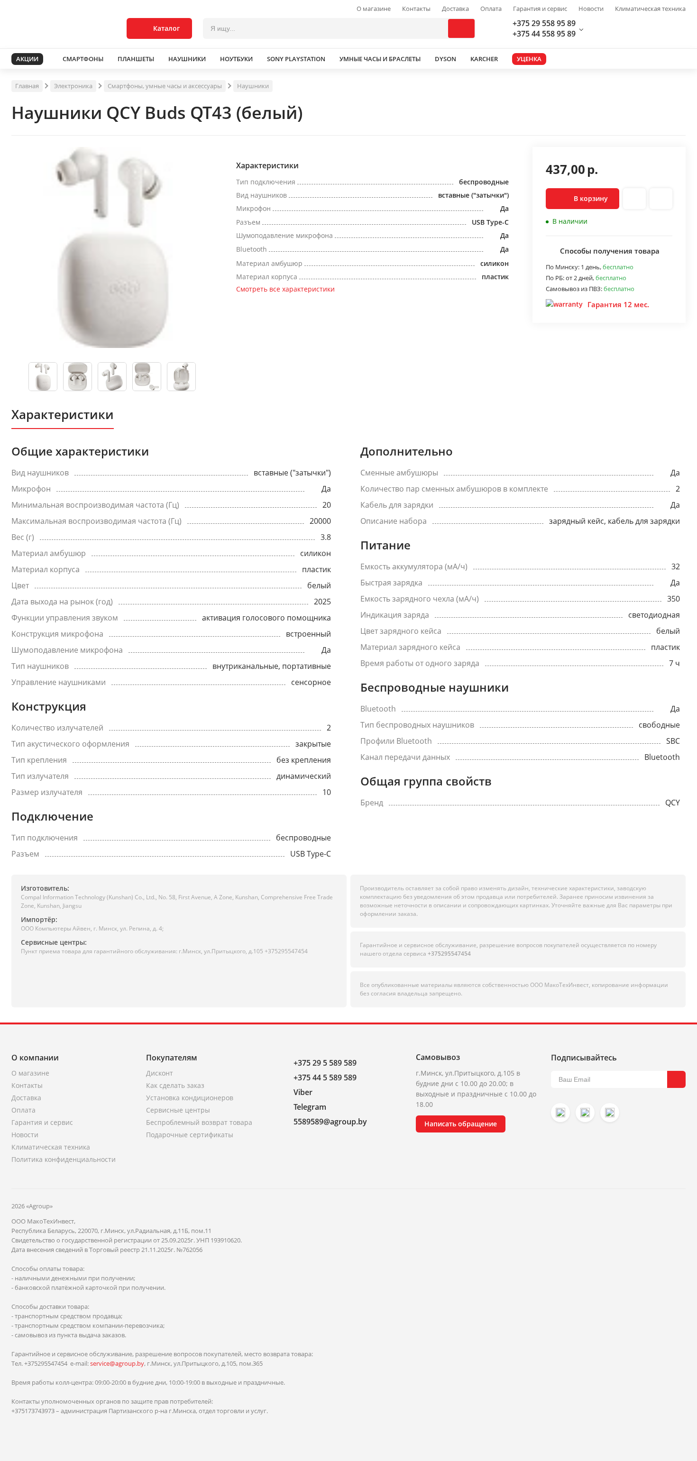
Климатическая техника (650, 9)
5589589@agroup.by (330, 1121)
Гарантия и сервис (540, 9)
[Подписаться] (676, 1079)
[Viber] (585, 1112)
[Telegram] (609, 1112)
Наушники (253, 86)
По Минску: (563, 267)
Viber (302, 1092)
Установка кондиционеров (189, 1097)
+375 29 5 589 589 (325, 1063)
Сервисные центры (178, 1109)
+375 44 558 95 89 (544, 33)
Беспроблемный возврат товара (199, 1122)
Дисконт (159, 1072)
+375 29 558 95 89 (544, 23)
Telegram (309, 1107)
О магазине (374, 9)
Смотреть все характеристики (285, 288)
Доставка (455, 9)
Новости (591, 9)
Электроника (73, 86)
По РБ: (556, 278)
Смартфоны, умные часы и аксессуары (165, 86)
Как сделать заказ (175, 1085)
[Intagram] (560, 1112)
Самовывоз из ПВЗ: (575, 288)
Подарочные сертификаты (189, 1134)
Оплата (491, 9)
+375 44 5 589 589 (325, 1077)
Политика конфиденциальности (63, 1159)
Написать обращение (460, 1123)
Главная (27, 86)
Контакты (416, 9)
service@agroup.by (117, 1363)
